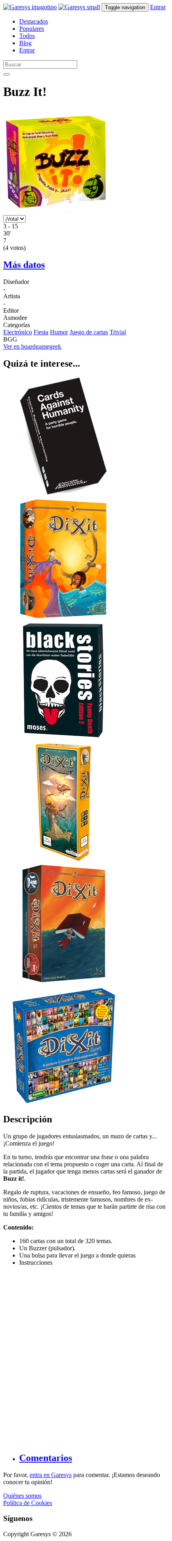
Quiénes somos (22, 1495)
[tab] (94, 1458)
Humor (59, 332)
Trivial (118, 332)
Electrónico (17, 332)
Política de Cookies (27, 1502)
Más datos (24, 264)
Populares (31, 28)
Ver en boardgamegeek (32, 346)
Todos (27, 35)
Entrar (158, 7)
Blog (25, 43)
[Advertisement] (86, 1359)
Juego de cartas (89, 332)
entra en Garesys (51, 1474)
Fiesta (41, 332)
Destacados (33, 21)
